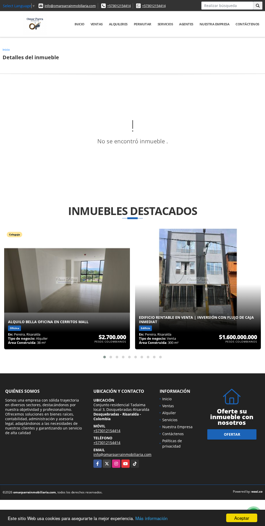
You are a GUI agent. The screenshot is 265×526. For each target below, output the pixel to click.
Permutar (142, 24)
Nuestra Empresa (215, 24)
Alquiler (169, 412)
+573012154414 (119, 5)
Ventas (97, 24)
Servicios (165, 24)
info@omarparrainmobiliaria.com (70, 5)
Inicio (79, 24)
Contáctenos (247, 24)
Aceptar (241, 518)
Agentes (186, 24)
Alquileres (118, 24)
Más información (151, 518)
